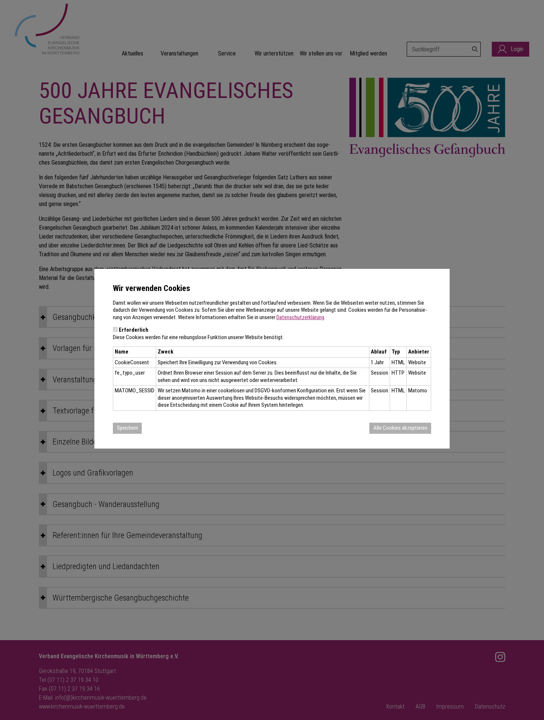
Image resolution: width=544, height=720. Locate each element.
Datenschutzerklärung (300, 317)
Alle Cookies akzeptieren (400, 428)
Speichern (127, 428)
